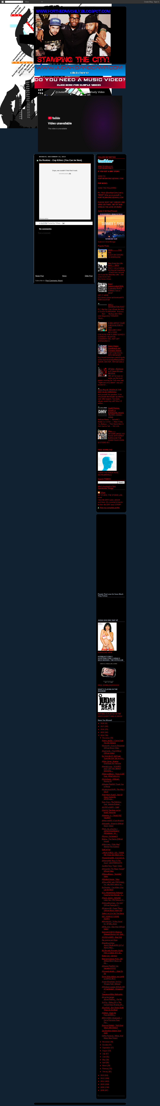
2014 (102, 735)
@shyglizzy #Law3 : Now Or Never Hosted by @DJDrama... (112, 797)
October (105, 1045)
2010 (102, 1084)
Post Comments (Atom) (54, 281)
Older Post (89, 276)
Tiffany (102, 493)
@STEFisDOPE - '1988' (110, 807)
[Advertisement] (64, 255)
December (106, 738)
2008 (102, 1090)
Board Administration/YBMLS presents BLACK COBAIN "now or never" (116, 288)
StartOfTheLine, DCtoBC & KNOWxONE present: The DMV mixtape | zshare (116, 412)
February (105, 1069)
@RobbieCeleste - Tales (110, 879)
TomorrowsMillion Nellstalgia (112, 994)
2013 (102, 1075)
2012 (102, 1078)
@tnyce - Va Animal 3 (110, 836)
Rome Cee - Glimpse (109, 956)
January (105, 1072)
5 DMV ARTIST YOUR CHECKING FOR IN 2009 (116, 325)
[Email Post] (63, 223)
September (106, 1048)
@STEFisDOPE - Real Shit (112, 937)
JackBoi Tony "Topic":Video (112, 866)
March (104, 1066)
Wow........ (112, 431)
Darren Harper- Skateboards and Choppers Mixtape (114, 348)
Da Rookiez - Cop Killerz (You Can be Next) (60, 160)
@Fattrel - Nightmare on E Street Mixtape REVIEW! (115, 371)
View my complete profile (110, 508)
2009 (102, 1087)
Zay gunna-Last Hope (109, 940)
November (106, 1042)
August (105, 1051)
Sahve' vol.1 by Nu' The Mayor (113, 913)
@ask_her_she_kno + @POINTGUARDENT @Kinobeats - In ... (110, 831)
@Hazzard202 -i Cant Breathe (113, 821)
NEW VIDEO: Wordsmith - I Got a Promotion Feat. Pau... (112, 1020)
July (104, 1054)
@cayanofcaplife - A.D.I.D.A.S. (113, 858)
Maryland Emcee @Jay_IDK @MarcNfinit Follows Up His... (112, 961)
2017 (102, 726)
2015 (102, 732)
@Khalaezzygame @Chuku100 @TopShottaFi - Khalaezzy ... (113, 989)
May (104, 1060)
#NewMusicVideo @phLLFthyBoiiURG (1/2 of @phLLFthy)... (113, 945)
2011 (102, 1081)
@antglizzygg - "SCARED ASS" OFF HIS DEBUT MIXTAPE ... (111, 769)
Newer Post (39, 276)
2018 (102, 723)
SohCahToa (106, 849)
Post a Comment (44, 233)
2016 (102, 729)
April (104, 1063)
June (104, 1057)
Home (64, 276)
